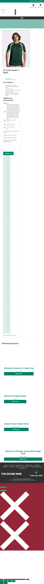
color (4, 124)
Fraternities (5, 466)
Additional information (11, 79)
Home (3, 30)
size (4, 127)
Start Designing (6, 155)
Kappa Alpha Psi (19, 465)
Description (8, 78)
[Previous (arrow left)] (2, 583)
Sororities (37, 465)
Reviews (18, 466)
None (5, 132)
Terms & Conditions (36, 466)
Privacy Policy (25, 466)
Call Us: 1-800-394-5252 (36, 1)
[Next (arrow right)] (6, 583)
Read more (19, 373)
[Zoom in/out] (13, 581)
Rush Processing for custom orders (11, 131)
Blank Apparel (9, 30)
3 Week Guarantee (9, 135)
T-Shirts (16, 30)
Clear (7, 128)
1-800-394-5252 (36, 475)
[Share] (6, 581)
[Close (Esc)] (2, 581)
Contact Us (22, 468)
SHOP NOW (3, 487)
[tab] (13, 78)
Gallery (12, 466)
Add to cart (8, 153)
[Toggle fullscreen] (9, 581)
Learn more (3, 490)
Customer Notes (6, 141)
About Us (11, 465)
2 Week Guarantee (10, 137)
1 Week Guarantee (9, 140)
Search (3, 10)
